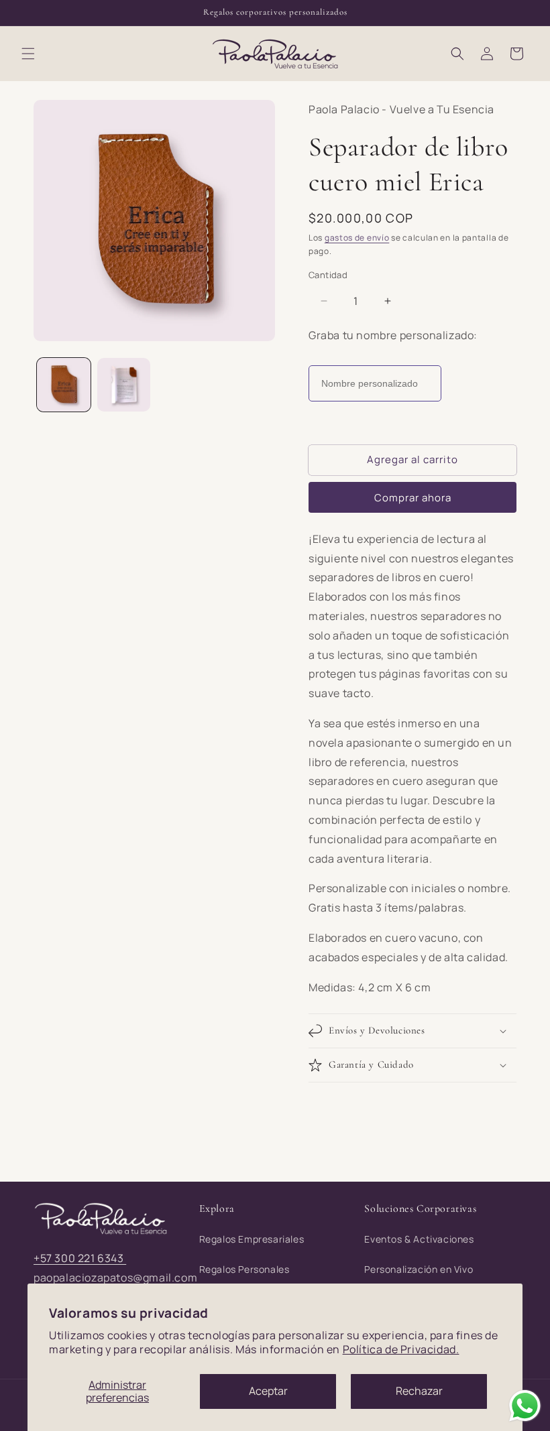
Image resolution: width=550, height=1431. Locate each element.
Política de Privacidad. (401, 1349)
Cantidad (328, 275)
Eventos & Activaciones (419, 1239)
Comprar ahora (412, 498)
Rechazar (419, 1390)
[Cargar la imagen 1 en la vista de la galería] (64, 385)
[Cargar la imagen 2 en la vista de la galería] (124, 385)
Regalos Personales (244, 1269)
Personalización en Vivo (418, 1269)
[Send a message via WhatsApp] (524, 1405)
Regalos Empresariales (252, 1239)
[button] (28, 53)
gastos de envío (357, 237)
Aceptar (268, 1390)
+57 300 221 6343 (80, 1258)
